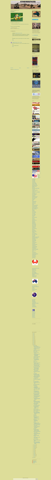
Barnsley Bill (33, 300)
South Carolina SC (34, 233)
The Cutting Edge (34, 239)
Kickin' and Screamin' (34, 217)
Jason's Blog (33, 213)
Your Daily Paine (34, 256)
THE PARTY (35, 428)
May (34, 451)
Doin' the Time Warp (34, 197)
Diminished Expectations (35, 196)
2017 (33, 336)
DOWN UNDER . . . (36, 351)
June (34, 450)
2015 (33, 338)
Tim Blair (33, 287)
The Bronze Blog (34, 240)
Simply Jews (33, 316)
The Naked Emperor (34, 242)
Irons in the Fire (34, 211)
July (34, 449)
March (34, 453)
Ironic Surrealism (34, 212)
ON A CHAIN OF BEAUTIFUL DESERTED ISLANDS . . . (37, 398)
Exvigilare (33, 199)
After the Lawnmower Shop (38, 177)
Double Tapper (33, 198)
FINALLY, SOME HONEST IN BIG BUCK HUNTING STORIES (37, 443)
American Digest (34, 182)
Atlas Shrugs (33, 180)
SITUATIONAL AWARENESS (37, 379)
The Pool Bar (33, 243)
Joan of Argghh (34, 214)
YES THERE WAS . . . (36, 378)
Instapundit (33, 210)
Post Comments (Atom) (16, 69)
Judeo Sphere (33, 313)
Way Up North (33, 255)
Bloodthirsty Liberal (34, 186)
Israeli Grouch (33, 312)
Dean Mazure (33, 195)
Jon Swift (33, 216)
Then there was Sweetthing (35, 249)
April (34, 452)
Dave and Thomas (34, 194)
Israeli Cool (33, 311)
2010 (33, 344)
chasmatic (13, 42)
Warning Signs (33, 257)
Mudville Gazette (34, 223)
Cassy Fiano (33, 189)
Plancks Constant (34, 225)
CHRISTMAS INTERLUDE (37, 356)
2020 (33, 334)
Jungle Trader (33, 215)
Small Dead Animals (34, 275)
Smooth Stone (33, 317)
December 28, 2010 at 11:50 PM (18, 42)
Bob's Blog (33, 187)
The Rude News (34, 245)
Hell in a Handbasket (34, 208)
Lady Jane (33, 218)
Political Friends (34, 226)
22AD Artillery (33, 299)
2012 (33, 342)
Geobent (33, 204)
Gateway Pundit (34, 203)
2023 (33, 333)
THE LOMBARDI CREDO (37, 405)
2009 (33, 457)
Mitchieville (33, 274)
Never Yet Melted (34, 224)
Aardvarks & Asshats (34, 184)
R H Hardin (33, 232)
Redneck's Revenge (34, 231)
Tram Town (33, 288)
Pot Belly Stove (34, 227)
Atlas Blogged (33, 179)
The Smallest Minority (34, 246)
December (35, 345)
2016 (33, 337)
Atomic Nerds (33, 181)
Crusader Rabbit (34, 302)
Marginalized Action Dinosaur (35, 273)
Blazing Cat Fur (34, 269)
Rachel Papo (33, 315)
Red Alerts (33, 229)
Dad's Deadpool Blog (34, 193)
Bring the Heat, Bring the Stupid (35, 188)
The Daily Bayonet (34, 276)
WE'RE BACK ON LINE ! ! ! (37, 384)
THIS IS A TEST (35, 361)
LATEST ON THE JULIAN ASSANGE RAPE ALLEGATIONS (37, 355)
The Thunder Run (34, 248)
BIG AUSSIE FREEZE (36, 381)
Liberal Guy (33, 219)
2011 (33, 343)
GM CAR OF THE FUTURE (37, 366)
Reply (13, 40)
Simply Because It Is (34, 247)
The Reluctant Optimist (34, 244)
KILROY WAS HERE (36, 357)
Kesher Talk (33, 314)
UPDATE (35, 400)
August (34, 448)
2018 (33, 335)
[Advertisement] (16, 62)
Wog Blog (33, 290)
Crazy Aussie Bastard (34, 285)
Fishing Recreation (34, 201)
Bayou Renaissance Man (34, 185)
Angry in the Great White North (35, 268)
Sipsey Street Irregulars (34, 234)
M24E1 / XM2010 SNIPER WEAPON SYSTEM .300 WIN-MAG (37, 413)
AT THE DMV (35, 373)
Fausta (33, 200)
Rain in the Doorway (34, 228)
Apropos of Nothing (34, 183)
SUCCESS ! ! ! (13, 11)
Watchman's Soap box (34, 289)
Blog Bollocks (33, 301)
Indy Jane (33, 209)
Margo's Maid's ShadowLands (35, 286)
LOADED (35, 421)
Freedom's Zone (34, 202)
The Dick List (33, 241)
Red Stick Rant (33, 230)
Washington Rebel (34, 254)
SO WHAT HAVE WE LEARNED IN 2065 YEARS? (36, 407)
